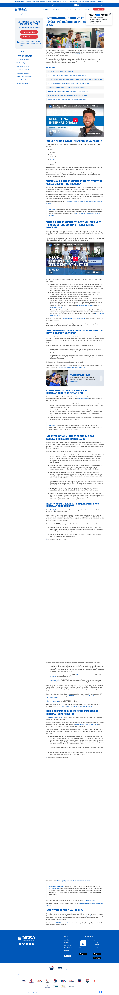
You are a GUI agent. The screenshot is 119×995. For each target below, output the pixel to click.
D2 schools (53, 676)
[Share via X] (49, 25)
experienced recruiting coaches (83, 916)
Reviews (66, 942)
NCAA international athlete (85, 305)
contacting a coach (83, 398)
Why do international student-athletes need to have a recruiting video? (69, 83)
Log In (101, 5)
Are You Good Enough (23, 66)
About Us (66, 940)
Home (16, 14)
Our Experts (67, 945)
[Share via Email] (52, 25)
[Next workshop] (101, 379)
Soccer (52, 159)
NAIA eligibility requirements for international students (73, 880)
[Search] (53, 5)
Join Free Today (99, 9)
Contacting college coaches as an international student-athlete (66, 87)
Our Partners (68, 947)
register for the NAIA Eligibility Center (86, 724)
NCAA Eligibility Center (56, 510)
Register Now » (74, 381)
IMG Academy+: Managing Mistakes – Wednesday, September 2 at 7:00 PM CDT (63, 1)
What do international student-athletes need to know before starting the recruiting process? (75, 79)
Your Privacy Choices (93, 992)
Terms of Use (52, 992)
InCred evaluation (54, 888)
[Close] (110, 14)
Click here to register (52, 701)
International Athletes (23, 80)
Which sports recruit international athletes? (61, 71)
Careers (66, 950)
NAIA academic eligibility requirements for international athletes (67, 99)
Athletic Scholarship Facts (24, 76)
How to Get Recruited (23, 59)
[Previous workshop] (101, 377)
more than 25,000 (74, 54)
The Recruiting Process (23, 63)
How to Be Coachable (23, 69)
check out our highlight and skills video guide (71, 367)
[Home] (21, 9)
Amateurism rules (55, 680)
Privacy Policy (64, 992)
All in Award (67, 953)
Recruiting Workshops (23, 83)
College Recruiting (23, 14)
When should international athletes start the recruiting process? (67, 75)
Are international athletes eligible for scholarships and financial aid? (68, 91)
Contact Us (95, 5)
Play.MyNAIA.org (91, 900)
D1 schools (79, 675)
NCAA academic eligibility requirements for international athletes (67, 95)
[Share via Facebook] (47, 25)
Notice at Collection (77, 992)
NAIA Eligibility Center (55, 717)
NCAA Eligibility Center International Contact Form (77, 706)
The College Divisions (23, 73)
